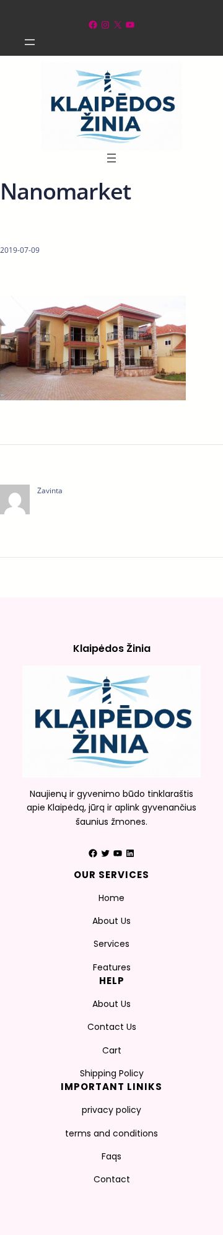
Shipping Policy (112, 1073)
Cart (111, 1050)
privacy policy (111, 1110)
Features (112, 967)
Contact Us (111, 1027)
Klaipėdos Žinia (112, 648)
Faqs (111, 1156)
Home (111, 898)
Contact (112, 1179)
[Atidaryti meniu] (29, 42)
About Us (111, 921)
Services (111, 944)
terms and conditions (111, 1133)
